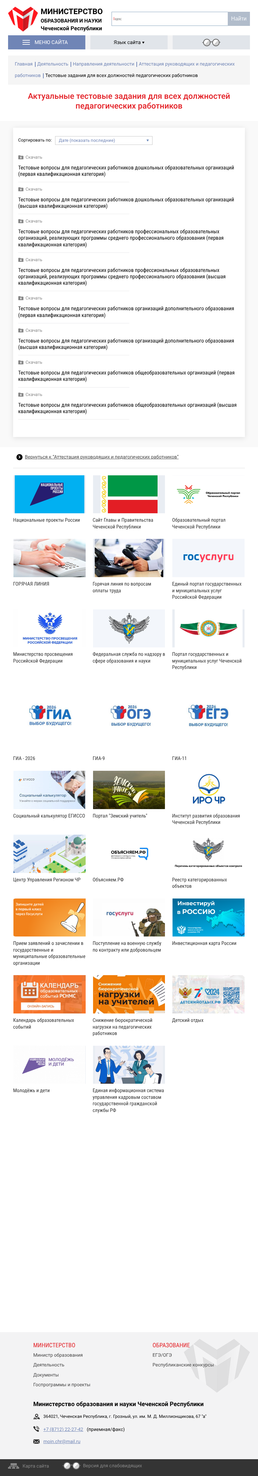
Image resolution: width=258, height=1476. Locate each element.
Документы (46, 1375)
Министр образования (58, 1355)
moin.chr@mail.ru (61, 1441)
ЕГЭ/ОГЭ (162, 1355)
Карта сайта (36, 1466)
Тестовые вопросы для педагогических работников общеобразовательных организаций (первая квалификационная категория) (126, 375)
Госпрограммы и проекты (61, 1385)
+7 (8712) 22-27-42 (63, 1429)
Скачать (34, 157)
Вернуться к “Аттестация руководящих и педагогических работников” (102, 457)
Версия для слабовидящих (112, 1466)
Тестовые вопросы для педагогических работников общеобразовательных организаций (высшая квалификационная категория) (127, 408)
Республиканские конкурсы (183, 1365)
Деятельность (48, 1365)
